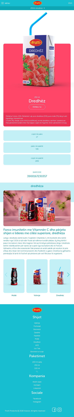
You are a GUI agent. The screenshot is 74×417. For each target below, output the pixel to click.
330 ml (37, 368)
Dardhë (37, 333)
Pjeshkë (37, 336)
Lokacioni (37, 388)
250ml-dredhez (37, 8)
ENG (70, 3)
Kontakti (37, 385)
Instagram (37, 402)
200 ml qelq (37, 362)
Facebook (37, 399)
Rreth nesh (37, 382)
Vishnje (37, 323)
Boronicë (37, 329)
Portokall (37, 326)
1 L (37, 371)
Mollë (37, 339)
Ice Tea (37, 348)
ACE (37, 345)
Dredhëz (37, 342)
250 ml (37, 365)
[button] (68, 275)
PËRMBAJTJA (37, 107)
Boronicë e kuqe (37, 352)
